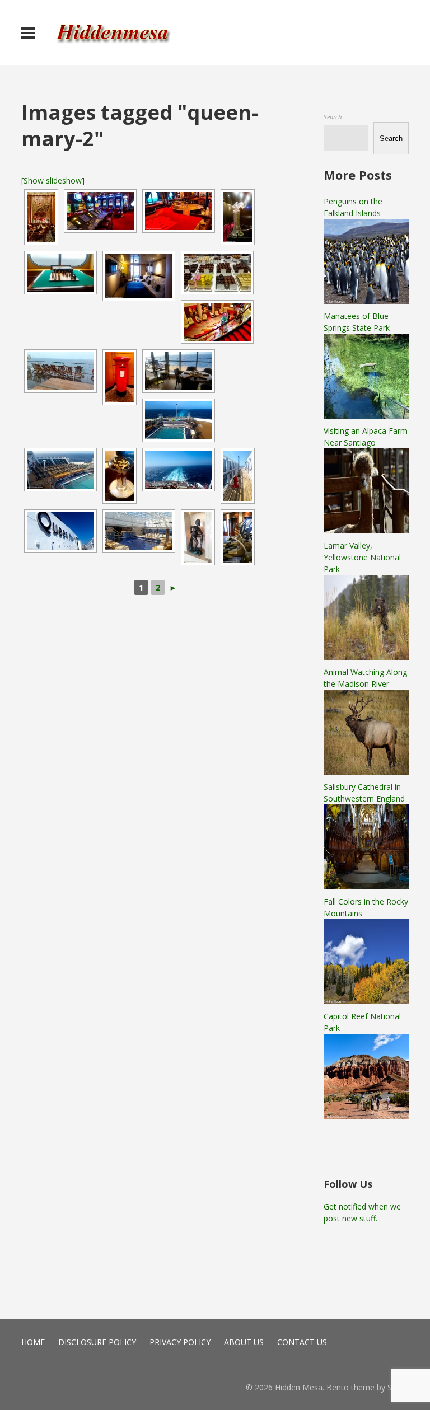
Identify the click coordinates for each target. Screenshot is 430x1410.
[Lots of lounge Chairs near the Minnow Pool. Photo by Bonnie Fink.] (60, 470)
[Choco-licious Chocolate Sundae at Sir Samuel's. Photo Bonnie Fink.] (119, 476)
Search (333, 117)
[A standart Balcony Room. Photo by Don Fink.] (138, 276)
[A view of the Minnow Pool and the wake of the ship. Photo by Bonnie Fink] (178, 420)
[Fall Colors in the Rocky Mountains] (366, 1001)
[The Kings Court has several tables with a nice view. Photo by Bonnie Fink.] (178, 371)
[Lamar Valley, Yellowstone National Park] (366, 657)
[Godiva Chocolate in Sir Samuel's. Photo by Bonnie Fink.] (217, 273)
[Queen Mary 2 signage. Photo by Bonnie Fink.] (60, 531)
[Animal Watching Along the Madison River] (366, 771)
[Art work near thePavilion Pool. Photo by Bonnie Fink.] (198, 537)
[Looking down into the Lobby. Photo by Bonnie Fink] (217, 322)
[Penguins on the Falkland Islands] (366, 301)
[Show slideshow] (53, 180)
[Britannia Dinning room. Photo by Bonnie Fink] (41, 217)
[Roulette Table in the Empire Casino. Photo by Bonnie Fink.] (178, 211)
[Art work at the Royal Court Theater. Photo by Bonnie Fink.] (237, 217)
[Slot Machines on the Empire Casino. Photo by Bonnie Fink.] (100, 211)
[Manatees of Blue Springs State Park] (366, 415)
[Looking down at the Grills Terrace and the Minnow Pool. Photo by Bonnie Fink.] (178, 470)
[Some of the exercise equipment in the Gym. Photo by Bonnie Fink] (237, 537)
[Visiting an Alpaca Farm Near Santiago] (366, 530)
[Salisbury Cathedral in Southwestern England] (366, 886)
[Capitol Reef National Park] (366, 1116)
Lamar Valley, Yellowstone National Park (362, 557)
